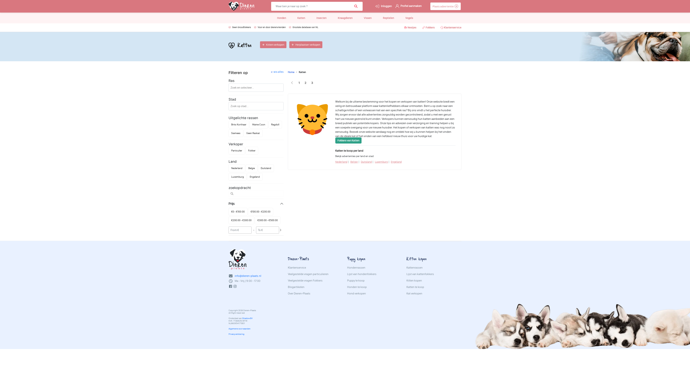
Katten (301, 18)
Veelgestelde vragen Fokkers (305, 280)
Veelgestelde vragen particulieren (308, 274)
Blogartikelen (296, 287)
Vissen (368, 18)
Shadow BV (247, 318)
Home (291, 72)
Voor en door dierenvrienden (272, 27)
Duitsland (366, 161)
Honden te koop (357, 287)
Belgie (354, 161)
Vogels (409, 18)
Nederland (341, 161)
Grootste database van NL (305, 27)
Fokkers (430, 27)
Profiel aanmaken (411, 6)
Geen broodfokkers (241, 27)
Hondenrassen (356, 267)
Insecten (321, 18)
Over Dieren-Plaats (299, 293)
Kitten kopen (414, 280)
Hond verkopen (356, 293)
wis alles (278, 71)
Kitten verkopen (275, 44)
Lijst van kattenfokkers (420, 274)
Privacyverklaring (236, 334)
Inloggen (386, 6)
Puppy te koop (356, 280)
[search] (357, 6)
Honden (281, 18)
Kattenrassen (414, 267)
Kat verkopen (414, 293)
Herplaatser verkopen (307, 44)
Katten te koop (415, 287)
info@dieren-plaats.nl (248, 276)
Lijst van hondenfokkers (361, 274)
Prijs (232, 204)
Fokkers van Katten (348, 140)
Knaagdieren (345, 18)
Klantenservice (452, 27)
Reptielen (388, 18)
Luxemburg (381, 161)
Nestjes (412, 27)
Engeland (396, 161)
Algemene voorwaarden (239, 328)
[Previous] (292, 82)
